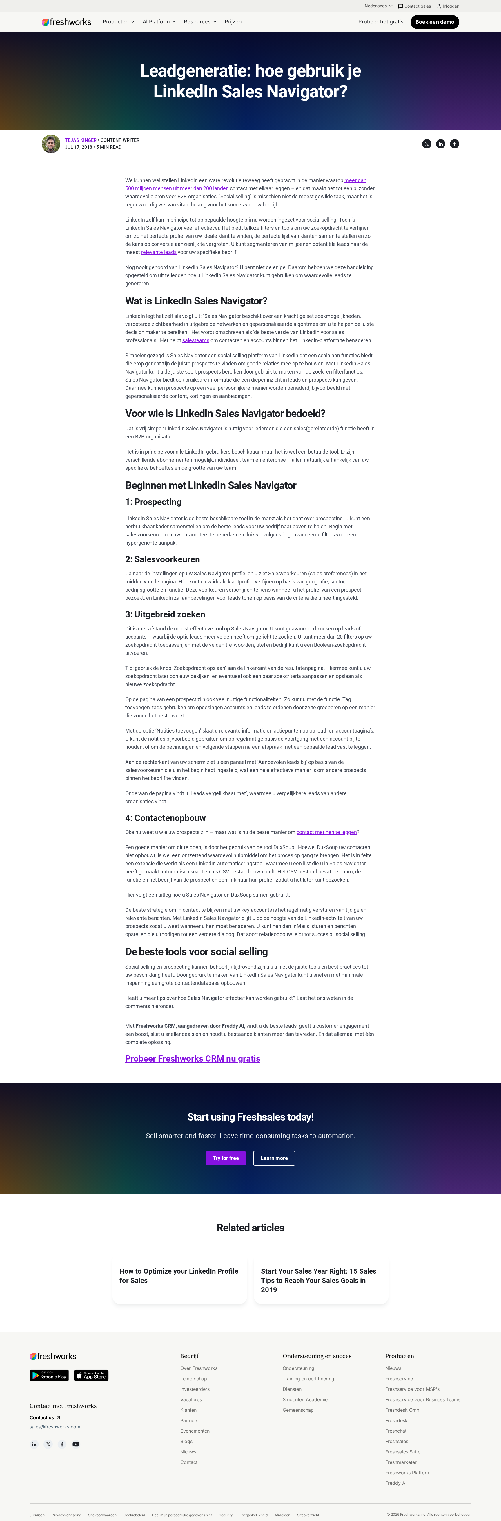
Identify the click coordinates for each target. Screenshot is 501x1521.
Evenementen (195, 1431)
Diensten (292, 1389)
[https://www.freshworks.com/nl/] (66, 22)
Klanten (188, 1410)
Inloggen (451, 5)
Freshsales (396, 1441)
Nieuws (188, 1452)
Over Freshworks (198, 1368)
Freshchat (395, 1431)
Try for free (226, 1158)
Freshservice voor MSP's (412, 1389)
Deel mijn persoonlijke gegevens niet (182, 1515)
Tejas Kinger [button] (81, 140)
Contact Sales (417, 5)
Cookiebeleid (134, 1515)
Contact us (42, 1417)
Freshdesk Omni (402, 1410)
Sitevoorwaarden (102, 1515)
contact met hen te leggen (327, 832)
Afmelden (282, 1515)
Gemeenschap (298, 1410)
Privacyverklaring (66, 1515)
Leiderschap (193, 1379)
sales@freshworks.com (55, 1427)
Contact (188, 1462)
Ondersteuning (298, 1368)
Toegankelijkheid (254, 1515)
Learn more (274, 1158)
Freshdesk (396, 1420)
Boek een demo (434, 22)
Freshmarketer (401, 1462)
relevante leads (159, 252)
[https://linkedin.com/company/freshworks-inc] (34, 1444)
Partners (189, 1420)
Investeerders (195, 1389)
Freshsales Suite (402, 1452)
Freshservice (399, 1379)
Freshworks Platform (408, 1472)
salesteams (195, 340)
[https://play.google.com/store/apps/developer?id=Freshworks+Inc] (49, 1376)
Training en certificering (308, 1379)
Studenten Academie (305, 1399)
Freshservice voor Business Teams (422, 1399)
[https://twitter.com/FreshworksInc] (48, 1444)
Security (226, 1515)
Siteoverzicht (308, 1515)
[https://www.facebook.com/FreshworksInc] (62, 1444)
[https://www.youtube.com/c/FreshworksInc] (76, 1444)
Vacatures (191, 1399)
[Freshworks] (88, 1356)
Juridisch (37, 1515)
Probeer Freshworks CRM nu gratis (192, 1059)
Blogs (186, 1441)
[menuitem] (379, 6)
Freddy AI (395, 1483)
